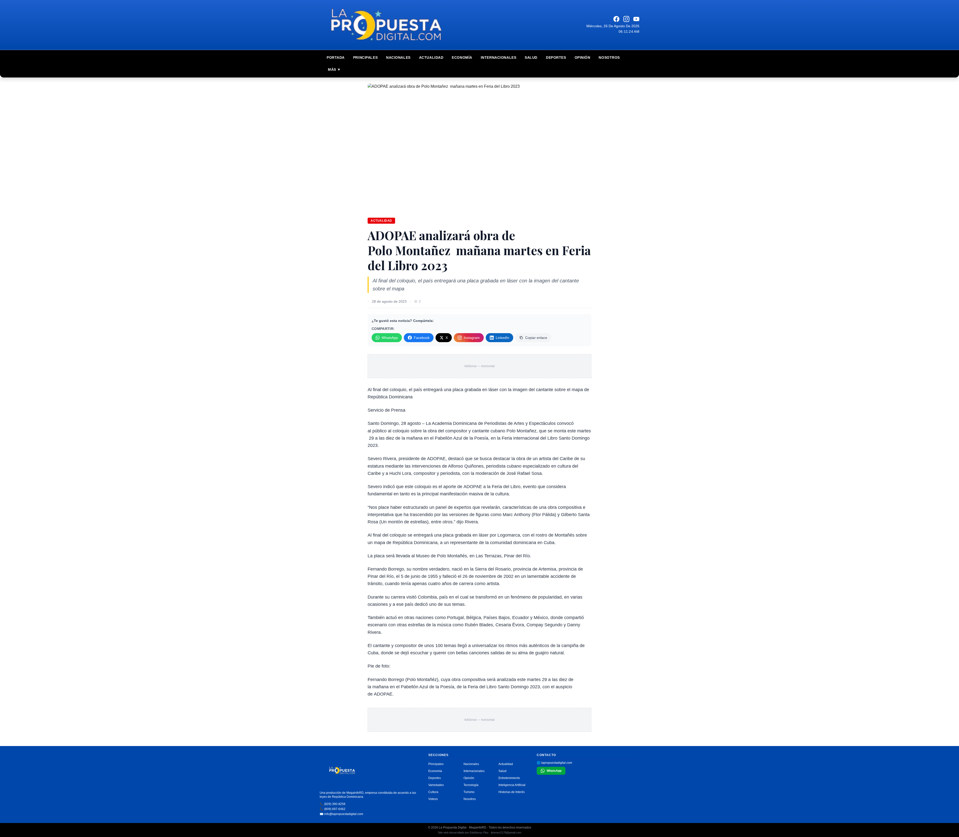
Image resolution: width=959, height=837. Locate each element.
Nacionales (398, 57)
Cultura (433, 792)
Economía (462, 57)
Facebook (422, 338)
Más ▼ (334, 69)
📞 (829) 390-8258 (332, 804)
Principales (365, 57)
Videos (433, 799)
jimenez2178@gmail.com (506, 832)
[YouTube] (636, 19)
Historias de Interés (511, 792)
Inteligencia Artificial (511, 785)
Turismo (469, 792)
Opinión (582, 57)
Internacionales (498, 57)
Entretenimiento (509, 778)
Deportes (556, 57)
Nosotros (609, 57)
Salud (531, 57)
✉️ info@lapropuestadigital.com (341, 814)
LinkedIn (502, 338)
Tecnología (471, 785)
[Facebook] (616, 19)
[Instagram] (626, 19)
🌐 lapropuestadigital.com (554, 763)
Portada (336, 57)
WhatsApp (390, 338)
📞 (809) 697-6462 (332, 809)
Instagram (472, 338)
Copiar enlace (536, 338)
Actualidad (431, 57)
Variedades (436, 785)
